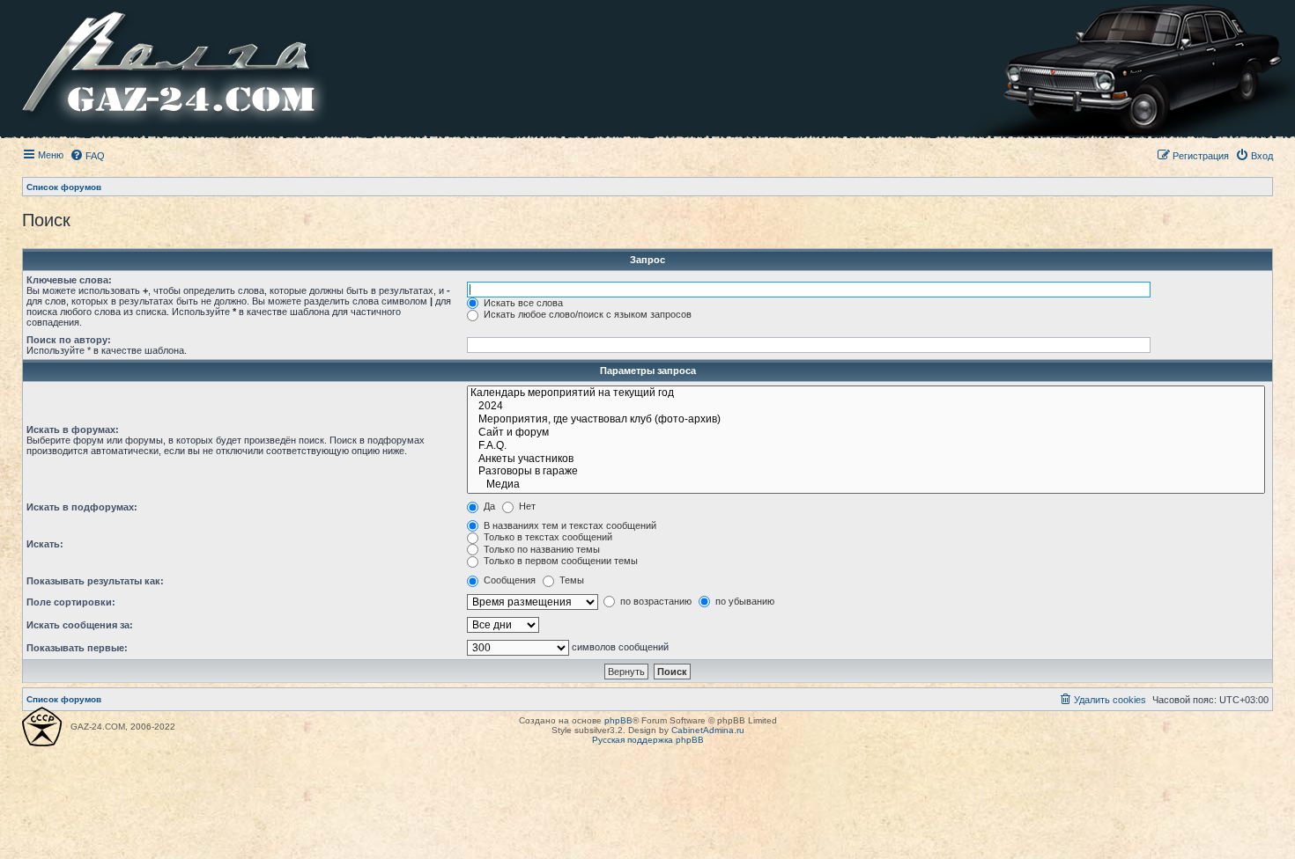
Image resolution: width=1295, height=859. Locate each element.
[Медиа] (866, 485)
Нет (526, 506)
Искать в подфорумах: (81, 507)
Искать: (44, 544)
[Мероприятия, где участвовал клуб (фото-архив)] (866, 420)
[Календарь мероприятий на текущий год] (866, 393)
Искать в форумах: (72, 429)
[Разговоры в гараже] (866, 472)
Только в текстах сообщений (546, 537)
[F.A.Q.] (866, 446)
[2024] (866, 407)
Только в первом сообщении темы (559, 560)
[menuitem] (87, 155)
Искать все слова (522, 302)
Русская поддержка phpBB (648, 740)
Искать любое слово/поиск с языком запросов (586, 314)
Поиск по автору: (68, 339)
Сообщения (508, 580)
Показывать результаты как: (95, 581)
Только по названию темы (540, 549)
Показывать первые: (77, 647)
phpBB (618, 720)
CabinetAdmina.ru (707, 730)
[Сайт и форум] (866, 433)
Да (488, 506)
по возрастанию (655, 601)
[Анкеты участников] (866, 459)
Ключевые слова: (69, 280)
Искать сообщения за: (79, 625)
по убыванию (743, 601)
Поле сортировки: (70, 602)
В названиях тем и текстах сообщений (568, 525)
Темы (570, 580)
